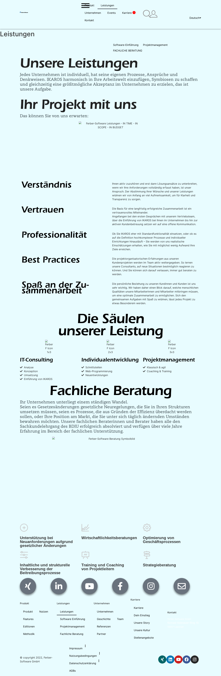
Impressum (76, 648)
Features (28, 619)
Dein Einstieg (142, 615)
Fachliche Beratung (71, 634)
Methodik (29, 634)
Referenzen (104, 626)
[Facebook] (186, 659)
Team (120, 619)
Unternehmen (93, 12)
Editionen (29, 626)
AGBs (72, 670)
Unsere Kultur (142, 630)
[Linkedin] (170, 659)
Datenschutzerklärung (82, 663)
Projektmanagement (72, 626)
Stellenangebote (144, 637)
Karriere (128, 12)
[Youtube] (178, 659)
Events (111, 12)
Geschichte (103, 619)
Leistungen (107, 5)
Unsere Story (142, 622)
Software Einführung (72, 619)
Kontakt (89, 20)
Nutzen (43, 611)
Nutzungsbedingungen (83, 655)
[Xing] (162, 659)
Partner (101, 634)
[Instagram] (195, 659)
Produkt (89, 5)
